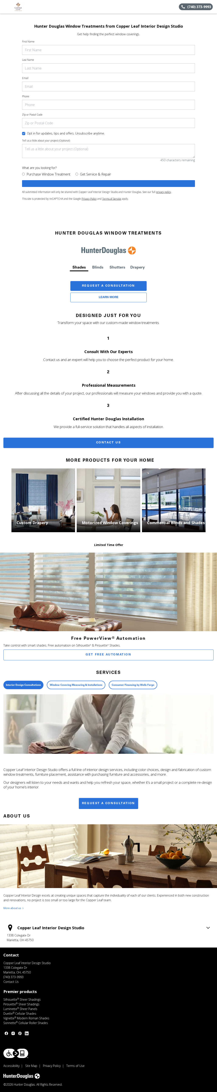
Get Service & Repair (95, 174)
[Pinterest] (20, 1033)
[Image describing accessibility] (15, 1053)
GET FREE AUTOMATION (108, 654)
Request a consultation (108, 803)
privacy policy (163, 192)
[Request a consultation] (108, 183)
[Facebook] (6, 1033)
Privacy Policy (89, 199)
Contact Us (108, 442)
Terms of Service (111, 199)
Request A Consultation (108, 285)
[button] (5, 7)
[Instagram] (13, 1033)
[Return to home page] (22, 7)
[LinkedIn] (27, 1033)
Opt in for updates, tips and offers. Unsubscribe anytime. (66, 133)
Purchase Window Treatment (48, 174)
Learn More (108, 297)
